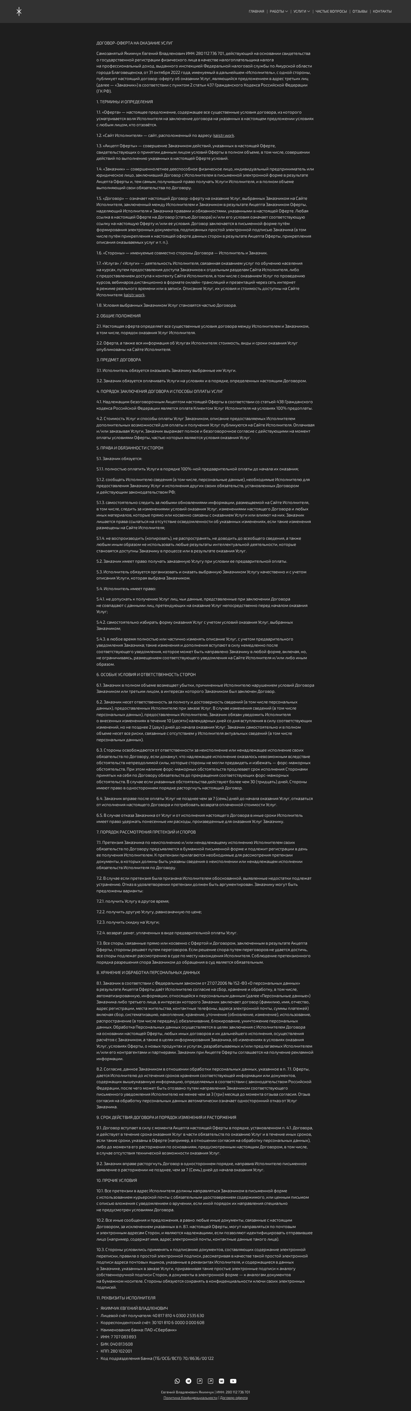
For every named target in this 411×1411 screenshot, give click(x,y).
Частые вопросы (331, 11)
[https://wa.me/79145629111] (177, 1380)
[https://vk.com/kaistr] (221, 1380)
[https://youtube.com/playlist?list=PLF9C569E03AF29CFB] (233, 1380)
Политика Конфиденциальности (191, 1397)
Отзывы (360, 11)
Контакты (382, 11)
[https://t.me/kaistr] (188, 1380)
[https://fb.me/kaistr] (210, 1380)
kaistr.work (223, 135)
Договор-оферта (234, 1397)
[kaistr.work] (19, 11)
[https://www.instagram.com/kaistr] (199, 1380)
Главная (256, 11)
